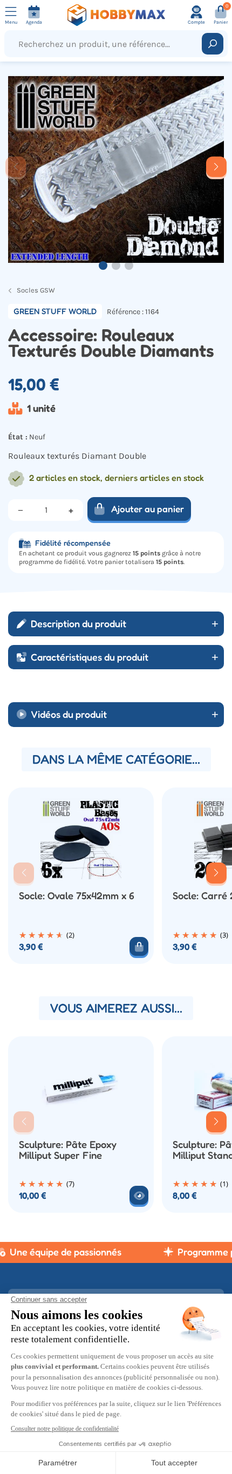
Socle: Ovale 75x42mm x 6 (76, 895)
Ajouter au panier (147, 508)
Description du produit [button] (78, 623)
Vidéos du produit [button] (69, 714)
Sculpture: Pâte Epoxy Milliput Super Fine (68, 1150)
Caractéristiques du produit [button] (89, 657)
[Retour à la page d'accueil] (116, 15)
